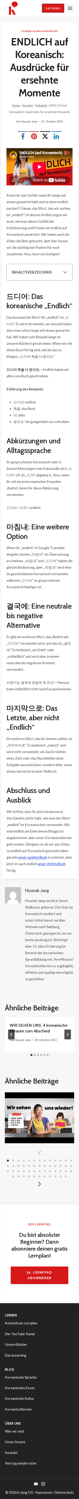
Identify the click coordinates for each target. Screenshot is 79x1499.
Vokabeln (41, 105)
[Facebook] (23, 136)
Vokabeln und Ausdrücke (39, 31)
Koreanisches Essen (20, 1388)
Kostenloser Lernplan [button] (21, 1323)
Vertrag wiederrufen (20, 1463)
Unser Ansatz (15, 1442)
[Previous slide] (39, 1153)
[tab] (31, 1055)
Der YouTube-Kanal (20, 1334)
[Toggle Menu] (70, 8)
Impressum (43, 1492)
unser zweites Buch (32, 857)
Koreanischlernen (18, 1409)
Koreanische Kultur (19, 1398)
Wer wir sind (14, 1431)
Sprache (27, 105)
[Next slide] (39, 1184)
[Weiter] (67, 1034)
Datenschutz (64, 1492)
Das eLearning (15, 1355)
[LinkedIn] (56, 136)
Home (16, 105)
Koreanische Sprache (21, 1377)
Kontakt (11, 1453)
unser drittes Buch (51, 864)
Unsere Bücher (16, 1344)
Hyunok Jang (29, 121)
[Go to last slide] (11, 1034)
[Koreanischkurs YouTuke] (36, 1484)
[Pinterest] (34, 136)
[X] (45, 136)
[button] (53, 8)
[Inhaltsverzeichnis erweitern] (65, 272)
